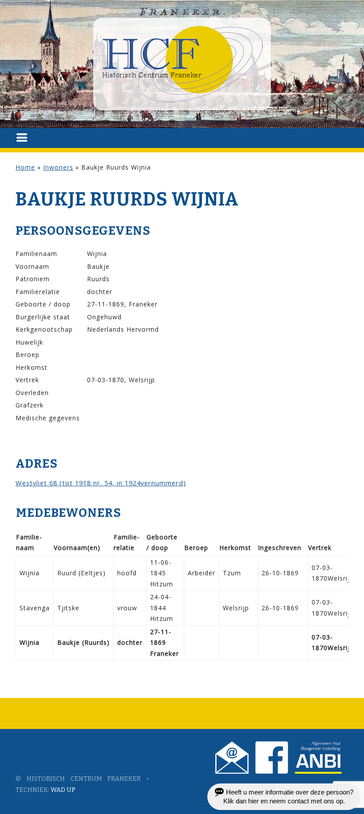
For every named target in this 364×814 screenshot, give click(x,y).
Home (25, 167)
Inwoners (58, 167)
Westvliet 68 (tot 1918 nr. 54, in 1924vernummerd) (101, 482)
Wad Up (63, 790)
